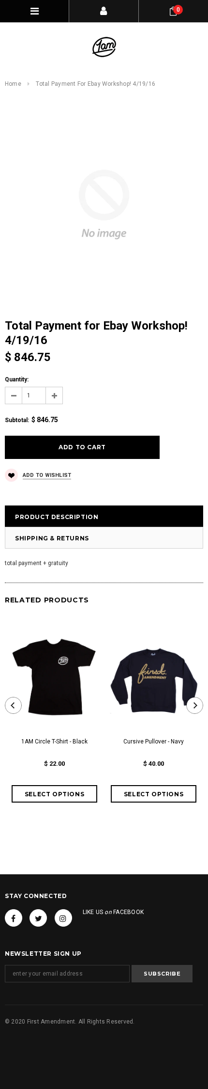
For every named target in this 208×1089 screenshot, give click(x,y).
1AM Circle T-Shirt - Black (54, 741)
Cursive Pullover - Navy (153, 741)
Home (13, 83)
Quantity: (17, 379)
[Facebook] (13, 918)
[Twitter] (38, 918)
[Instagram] (63, 918)
